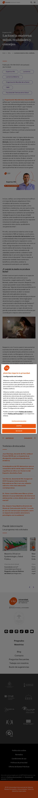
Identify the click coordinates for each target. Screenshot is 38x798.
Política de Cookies (25, 411)
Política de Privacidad (15, 413)
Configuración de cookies (19, 421)
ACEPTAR (19, 426)
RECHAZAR (19, 431)
